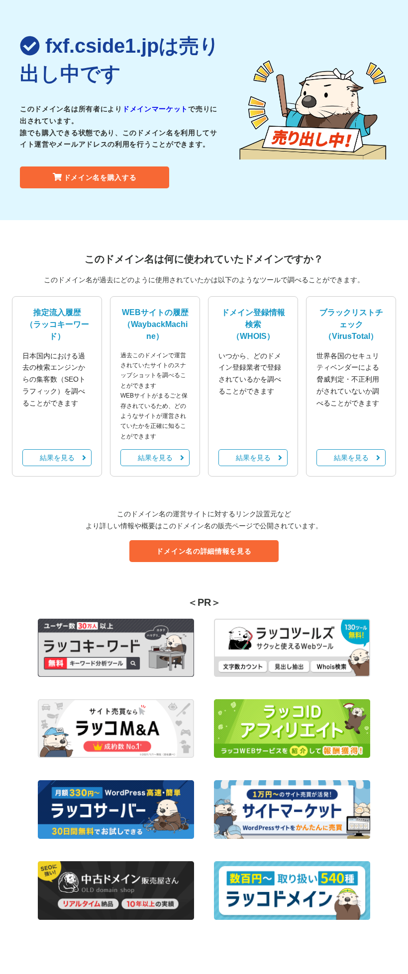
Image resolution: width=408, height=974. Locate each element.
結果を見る (57, 458)
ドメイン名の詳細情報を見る (203, 551)
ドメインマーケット (155, 109)
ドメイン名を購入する (100, 177)
